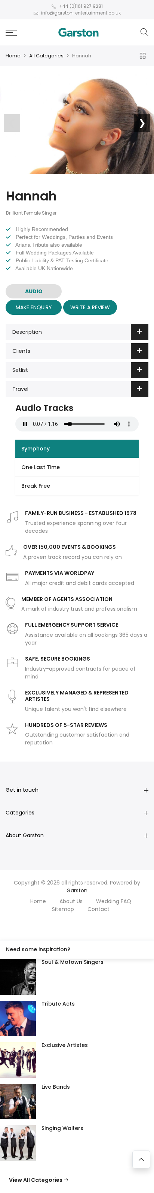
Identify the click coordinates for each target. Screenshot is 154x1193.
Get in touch (22, 790)
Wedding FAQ (113, 901)
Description (27, 332)
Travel (20, 389)
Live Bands (55, 1087)
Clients (21, 351)
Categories (20, 812)
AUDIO (34, 291)
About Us (71, 901)
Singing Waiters (62, 1128)
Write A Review (90, 307)
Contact (98, 909)
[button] (11, 33)
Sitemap (63, 909)
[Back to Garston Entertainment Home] (78, 32)
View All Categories (36, 1180)
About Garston (25, 835)
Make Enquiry (34, 307)
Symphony (35, 448)
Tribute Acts (58, 1003)
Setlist (20, 370)
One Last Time (40, 467)
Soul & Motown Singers (72, 962)
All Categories (46, 55)
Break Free (35, 486)
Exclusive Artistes (64, 1045)
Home (13, 55)
